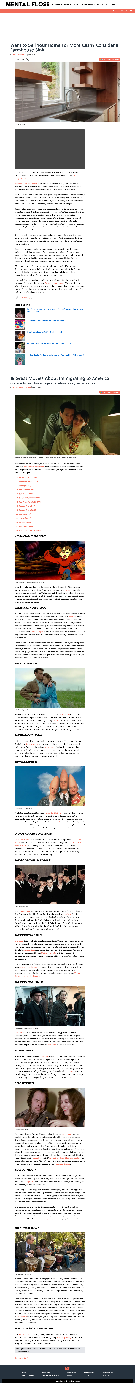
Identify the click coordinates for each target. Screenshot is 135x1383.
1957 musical (24, 1334)
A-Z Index (87, 1376)
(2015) (25, 485)
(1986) (28, 477)
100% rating (48, 1218)
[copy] (27, 59)
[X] (118, 10)
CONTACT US (46, 1373)
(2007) (26, 526)
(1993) (26, 493)
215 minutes (50, 747)
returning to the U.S (28, 967)
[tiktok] (126, 10)
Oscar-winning (31, 744)
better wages (37, 631)
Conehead (55, 821)
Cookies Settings (108, 1376)
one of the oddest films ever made (64, 1157)
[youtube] (131, 10)
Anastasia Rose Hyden (22, 387)
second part (25, 911)
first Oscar (67, 914)
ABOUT (24, 1373)
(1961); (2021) (30, 530)
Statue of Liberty (48, 952)
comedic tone (29, 949)
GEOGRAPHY (102, 4)
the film (69, 1071)
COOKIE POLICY (108, 1373)
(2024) (26, 489)
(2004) (25, 522)
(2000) (28, 481)
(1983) (25, 514)
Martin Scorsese (22, 839)
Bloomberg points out (54, 283)
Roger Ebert (37, 1157)
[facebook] (113, 10)
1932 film (44, 1056)
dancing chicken (63, 1163)
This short (19, 940)
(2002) (29, 498)
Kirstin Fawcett (19, 54)
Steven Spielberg (64, 1337)
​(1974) (30, 502)
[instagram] (122, 10)
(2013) (27, 510)
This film (18, 1032)
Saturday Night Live (54, 812)
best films (52, 1044)
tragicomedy (67, 1134)
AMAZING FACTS (71, 4)
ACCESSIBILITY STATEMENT (50, 1376)
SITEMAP (69, 1376)
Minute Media (63, 1381)
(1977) (25, 518)
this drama (65, 714)
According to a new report (26, 183)
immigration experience (34, 466)
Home (17, 1358)
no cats (68, 589)
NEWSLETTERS (71, 1373)
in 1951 (56, 720)
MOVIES (25, 1358)
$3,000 (30, 1181)
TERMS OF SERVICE (28, 1376)
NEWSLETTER (56, 4)
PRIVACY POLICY (89, 1373)
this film (72, 616)
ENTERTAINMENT (86, 4)
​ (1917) (27, 506)
